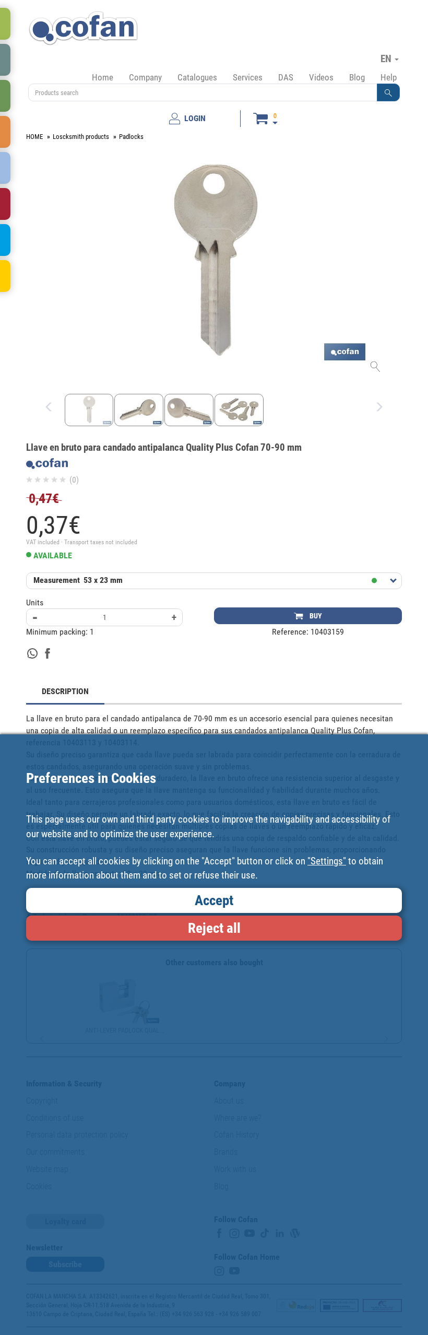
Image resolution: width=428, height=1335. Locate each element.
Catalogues (197, 77)
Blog (357, 77)
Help (389, 77)
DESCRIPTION (65, 691)
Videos (321, 77)
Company (145, 77)
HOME (34, 136)
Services (248, 77)
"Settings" (326, 861)
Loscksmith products (81, 136)
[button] (388, 92)
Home (102, 77)
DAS (285, 77)
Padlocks (131, 136)
